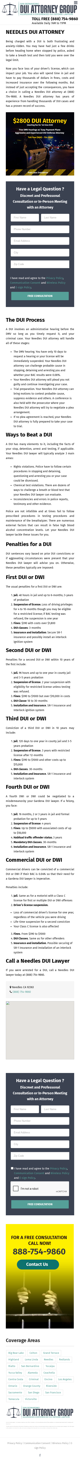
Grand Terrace (51, 1352)
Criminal (34, 1379)
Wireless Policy (56, 282)
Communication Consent (25, 282)
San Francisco (53, 1392)
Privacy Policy (54, 278)
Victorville (31, 1399)
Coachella (49, 1372)
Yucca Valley (15, 1372)
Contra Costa (15, 1379)
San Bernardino (30, 1366)
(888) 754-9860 (35, 974)
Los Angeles (65, 1379)
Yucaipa (50, 1366)
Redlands (64, 1359)
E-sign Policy (23, 287)
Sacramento (15, 1392)
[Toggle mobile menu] (76, 3)
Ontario (12, 1385)
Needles (48, 1359)
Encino (48, 1379)
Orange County (31, 1385)
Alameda (33, 1372)
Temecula (13, 1399)
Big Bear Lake (16, 1352)
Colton (33, 1352)
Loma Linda (31, 1359)
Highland (13, 1359)
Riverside (51, 1385)
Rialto (11, 1366)
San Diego (33, 1392)
